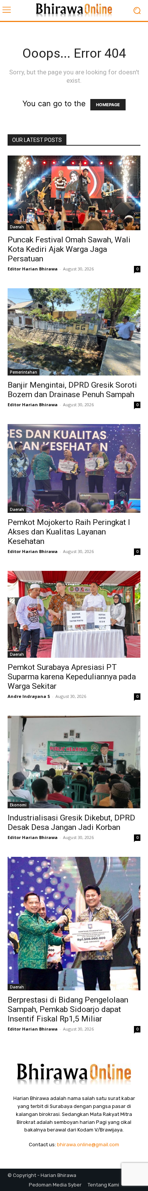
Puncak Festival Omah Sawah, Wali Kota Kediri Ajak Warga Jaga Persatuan (69, 249)
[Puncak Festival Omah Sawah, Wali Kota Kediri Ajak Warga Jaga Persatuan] (74, 193)
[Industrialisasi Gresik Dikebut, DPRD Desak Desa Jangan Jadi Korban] (74, 762)
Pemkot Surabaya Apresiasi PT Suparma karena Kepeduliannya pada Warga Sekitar (72, 677)
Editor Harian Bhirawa (33, 269)
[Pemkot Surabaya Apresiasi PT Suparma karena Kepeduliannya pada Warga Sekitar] (74, 614)
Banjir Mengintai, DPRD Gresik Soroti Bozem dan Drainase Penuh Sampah (72, 389)
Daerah (17, 226)
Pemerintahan (23, 372)
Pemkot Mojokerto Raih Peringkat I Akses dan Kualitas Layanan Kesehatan (69, 532)
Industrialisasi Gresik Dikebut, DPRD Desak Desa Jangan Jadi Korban (71, 822)
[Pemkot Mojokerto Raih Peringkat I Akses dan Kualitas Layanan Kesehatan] (74, 468)
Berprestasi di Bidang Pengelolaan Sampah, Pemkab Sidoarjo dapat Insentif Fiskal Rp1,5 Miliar (68, 1009)
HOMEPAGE (108, 104)
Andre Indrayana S (29, 696)
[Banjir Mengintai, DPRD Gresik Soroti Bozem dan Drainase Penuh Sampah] (74, 332)
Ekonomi (18, 805)
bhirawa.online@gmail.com (88, 1144)
